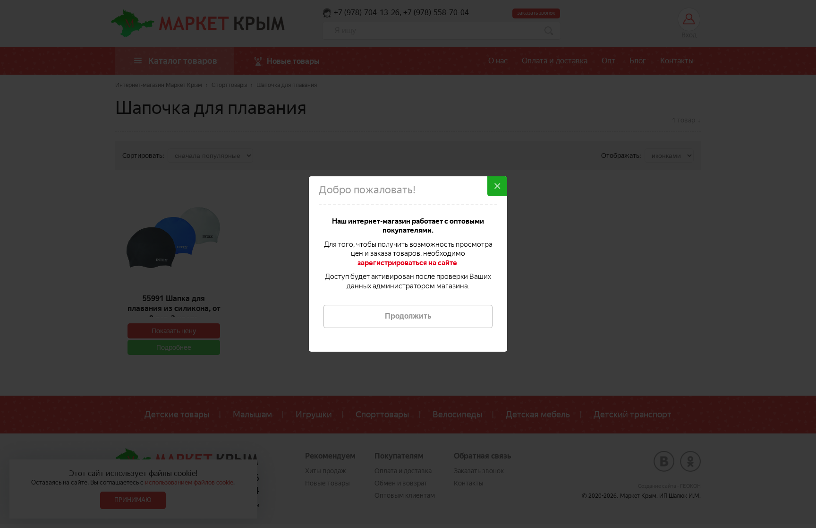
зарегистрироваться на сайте (407, 263)
